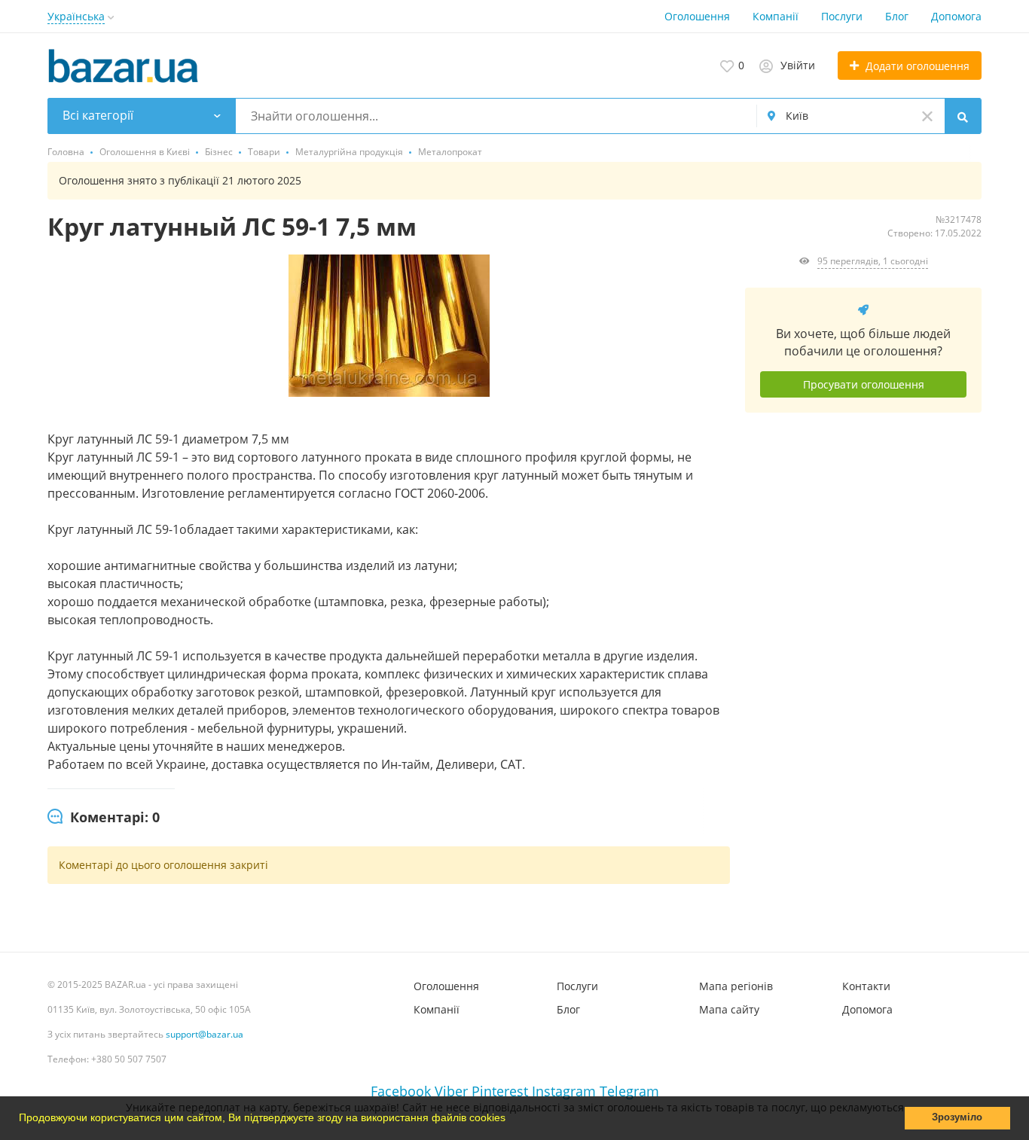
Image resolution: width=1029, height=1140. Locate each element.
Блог (896, 16)
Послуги (842, 16)
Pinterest (500, 1091)
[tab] (103, 818)
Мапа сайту (729, 1009)
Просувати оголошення (863, 384)
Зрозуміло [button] (957, 1117)
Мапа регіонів (736, 986)
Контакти (866, 986)
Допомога (956, 16)
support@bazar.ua (204, 1034)
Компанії (775, 16)
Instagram (564, 1091)
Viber (451, 1091)
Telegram (629, 1091)
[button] (510, 1119)
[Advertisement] (863, 593)
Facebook (401, 1091)
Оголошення (697, 16)
